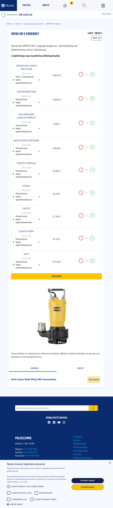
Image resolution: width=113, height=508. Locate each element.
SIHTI (26, 254)
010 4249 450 (30, 452)
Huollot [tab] (80, 368)
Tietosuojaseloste (82, 457)
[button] (39, 504)
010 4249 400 (30, 449)
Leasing (77, 454)
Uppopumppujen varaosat (34, 24)
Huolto (46, 5)
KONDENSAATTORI (26, 91)
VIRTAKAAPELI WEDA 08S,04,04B (26, 67)
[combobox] (52, 408)
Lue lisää (23, 482)
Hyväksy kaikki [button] (87, 480)
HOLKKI (26, 185)
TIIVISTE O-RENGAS (26, 163)
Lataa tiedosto (94, 379)
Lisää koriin (56, 276)
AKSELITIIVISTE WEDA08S (26, 140)
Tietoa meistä (80, 447)
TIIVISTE (26, 208)
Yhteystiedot (79, 443)
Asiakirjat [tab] (34, 368)
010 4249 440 (25, 14)
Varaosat (18, 24)
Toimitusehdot (80, 450)
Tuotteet (26, 5)
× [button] (110, 463)
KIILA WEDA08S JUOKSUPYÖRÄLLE (26, 116)
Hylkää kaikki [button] (87, 487)
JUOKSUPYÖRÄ (26, 231)
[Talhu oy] (8, 5)
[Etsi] (93, 408)
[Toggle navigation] (103, 5)
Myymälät (106, 14)
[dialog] (56, 484)
